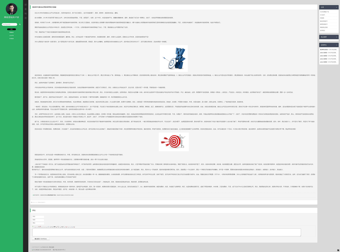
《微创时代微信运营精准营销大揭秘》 (65, 195)
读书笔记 (322, 30)
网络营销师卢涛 (51, 195)
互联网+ (322, 18)
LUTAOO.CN (44, 247)
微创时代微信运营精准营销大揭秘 (44, 7)
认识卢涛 (11, 35)
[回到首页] (11, 14)
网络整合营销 (324, 27)
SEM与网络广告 (324, 12)
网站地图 (51, 247)
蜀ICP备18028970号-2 (59, 249)
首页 (11, 29)
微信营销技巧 (42, 202)
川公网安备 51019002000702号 (42, 249)
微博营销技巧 (324, 24)
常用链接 (11, 38)
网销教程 (11, 32)
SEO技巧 (322, 15)
